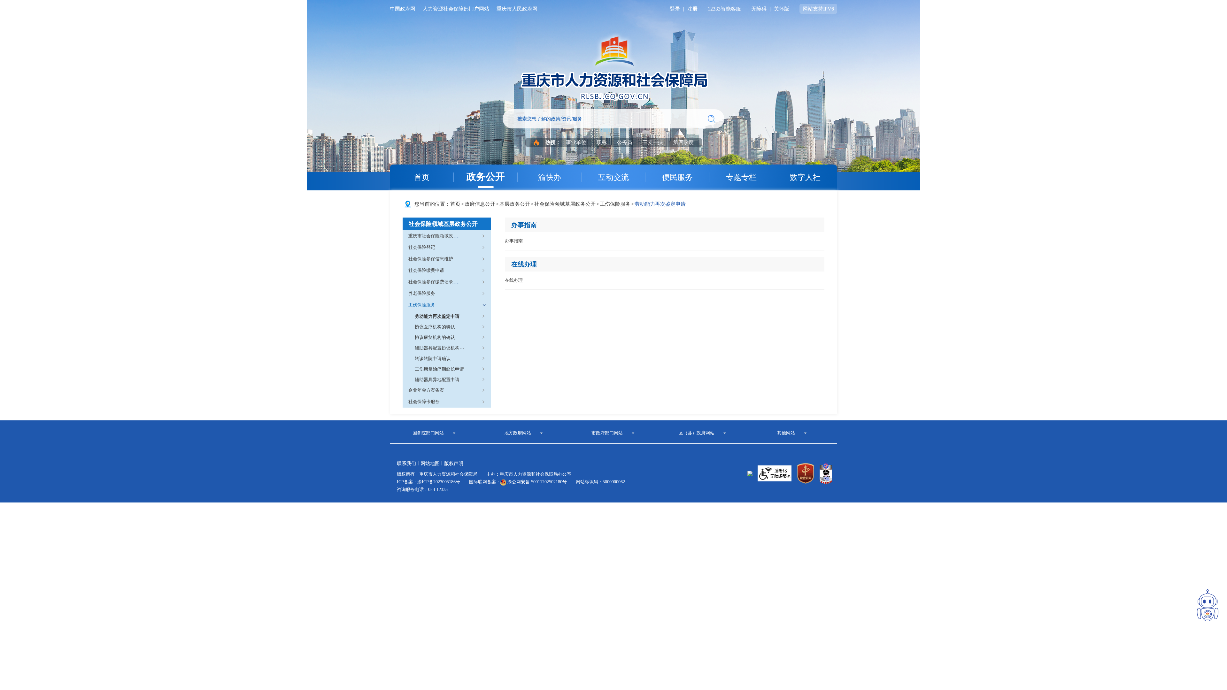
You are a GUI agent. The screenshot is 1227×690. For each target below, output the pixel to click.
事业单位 (576, 142)
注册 (692, 9)
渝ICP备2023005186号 (438, 481)
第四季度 (683, 142)
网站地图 (430, 463)
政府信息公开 (480, 204)
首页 (421, 177)
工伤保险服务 (615, 204)
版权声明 (453, 463)
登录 (675, 9)
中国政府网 (402, 9)
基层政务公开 (514, 204)
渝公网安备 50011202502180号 (536, 481)
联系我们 (406, 463)
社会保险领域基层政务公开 (565, 204)
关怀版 (781, 9)
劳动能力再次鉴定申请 (660, 204)
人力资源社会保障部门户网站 (456, 9)
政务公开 (486, 176)
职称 (602, 142)
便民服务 (677, 177)
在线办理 (524, 264)
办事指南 (524, 224)
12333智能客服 (724, 9)
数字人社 (805, 177)
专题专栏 (741, 177)
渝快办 (549, 177)
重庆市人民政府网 (517, 9)
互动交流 (613, 177)
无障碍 (759, 9)
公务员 (624, 142)
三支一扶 (653, 142)
